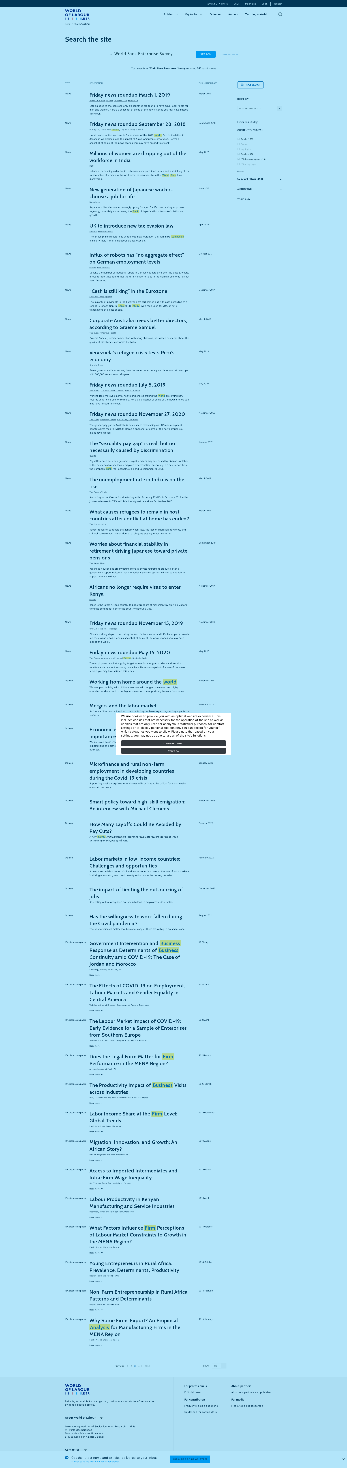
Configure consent (173, 743)
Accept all (173, 751)
